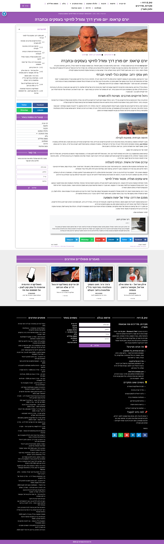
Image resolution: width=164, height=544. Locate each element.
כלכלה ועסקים (91, 4)
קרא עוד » (132, 298)
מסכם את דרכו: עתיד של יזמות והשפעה (31, 63)
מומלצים (98, 8)
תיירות (88, 8)
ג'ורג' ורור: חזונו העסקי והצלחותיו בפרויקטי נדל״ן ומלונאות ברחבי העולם (30, 78)
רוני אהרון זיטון (123, 219)
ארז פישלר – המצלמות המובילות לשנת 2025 (31, 485)
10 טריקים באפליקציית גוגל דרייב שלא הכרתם (29, 84)
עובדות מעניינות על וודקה (37, 498)
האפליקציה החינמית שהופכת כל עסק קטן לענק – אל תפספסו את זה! (28, 91)
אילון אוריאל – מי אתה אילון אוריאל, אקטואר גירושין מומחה (28, 72)
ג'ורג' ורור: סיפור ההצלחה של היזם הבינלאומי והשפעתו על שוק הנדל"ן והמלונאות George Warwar (31, 467)
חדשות (112, 4)
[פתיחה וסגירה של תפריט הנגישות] (4, 13)
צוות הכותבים (77, 4)
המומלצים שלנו (138, 212)
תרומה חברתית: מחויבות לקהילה (30, 47)
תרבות (103, 4)
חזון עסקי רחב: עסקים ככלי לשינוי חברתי (33, 37)
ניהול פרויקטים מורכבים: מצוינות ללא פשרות (31, 42)
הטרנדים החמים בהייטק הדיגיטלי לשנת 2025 (31, 530)
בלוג (64, 4)
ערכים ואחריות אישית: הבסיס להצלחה (31, 53)
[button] (141, 240)
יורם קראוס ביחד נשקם (134, 150)
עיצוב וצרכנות (76, 8)
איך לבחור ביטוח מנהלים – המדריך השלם (32, 487)
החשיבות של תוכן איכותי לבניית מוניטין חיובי (31, 507)
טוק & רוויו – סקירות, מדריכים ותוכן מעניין (144, 5)
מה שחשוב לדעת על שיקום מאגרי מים (33, 350)
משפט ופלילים (52, 4)
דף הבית (122, 4)
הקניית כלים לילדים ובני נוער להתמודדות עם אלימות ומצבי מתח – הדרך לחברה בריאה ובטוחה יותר (31, 503)
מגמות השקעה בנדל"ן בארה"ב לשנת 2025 (32, 514)
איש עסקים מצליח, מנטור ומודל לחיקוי (31, 58)
